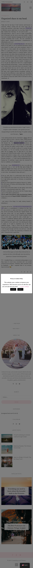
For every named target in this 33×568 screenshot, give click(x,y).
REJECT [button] (20, 289)
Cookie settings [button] (24, 286)
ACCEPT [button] (13, 289)
